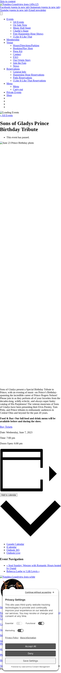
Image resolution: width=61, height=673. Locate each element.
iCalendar (11, 547)
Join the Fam (19, 63)
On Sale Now (20, 25)
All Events (18, 22)
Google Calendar (15, 544)
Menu (10, 83)
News (16, 66)
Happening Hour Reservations (28, 74)
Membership (13, 39)
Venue (10, 42)
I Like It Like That (22, 36)
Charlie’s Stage (20, 30)
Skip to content (7, 1)
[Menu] (1, 13)
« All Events (6, 115)
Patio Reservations (22, 77)
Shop (9, 95)
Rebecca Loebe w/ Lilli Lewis (23, 571)
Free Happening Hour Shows (28, 33)
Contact (17, 54)
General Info (19, 71)
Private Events (14, 92)
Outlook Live (13, 553)
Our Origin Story (22, 60)
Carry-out (18, 89)
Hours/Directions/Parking (26, 45)
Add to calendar (8, 495)
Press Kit (17, 51)
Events (10, 19)
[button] (6, 426)
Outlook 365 (13, 550)
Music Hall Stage (22, 28)
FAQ (15, 57)
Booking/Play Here (23, 48)
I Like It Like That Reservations (29, 80)
